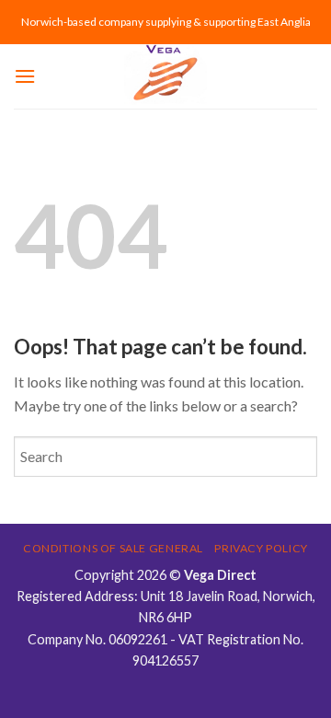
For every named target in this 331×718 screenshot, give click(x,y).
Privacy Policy (261, 548)
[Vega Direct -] (165, 76)
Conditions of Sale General (113, 548)
